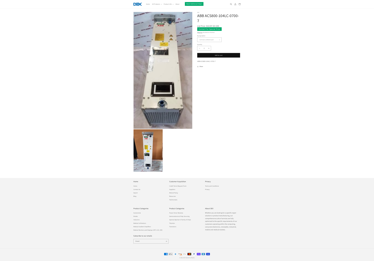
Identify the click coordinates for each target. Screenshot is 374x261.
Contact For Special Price (209, 29)
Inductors (136, 220)
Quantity (199, 44)
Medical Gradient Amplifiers (142, 226)
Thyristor (172, 223)
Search (135, 193)
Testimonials (173, 200)
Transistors (172, 226)
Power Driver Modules (176, 213)
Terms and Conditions (212, 186)
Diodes (135, 216)
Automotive (137, 213)
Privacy (207, 189)
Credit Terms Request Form (178, 186)
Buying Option (201, 36)
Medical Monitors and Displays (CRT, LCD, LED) (147, 230)
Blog (134, 196)
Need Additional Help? (194, 4)
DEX (184, 257)
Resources (172, 196)
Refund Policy (173, 193)
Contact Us (136, 189)
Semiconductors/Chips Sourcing (179, 216)
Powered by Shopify (190, 257)
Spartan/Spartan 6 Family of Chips (180, 220)
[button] (157, 4)
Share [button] (201, 66)
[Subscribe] (166, 241)
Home (135, 186)
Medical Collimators (139, 223)
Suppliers (172, 189)
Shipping (199, 32)
